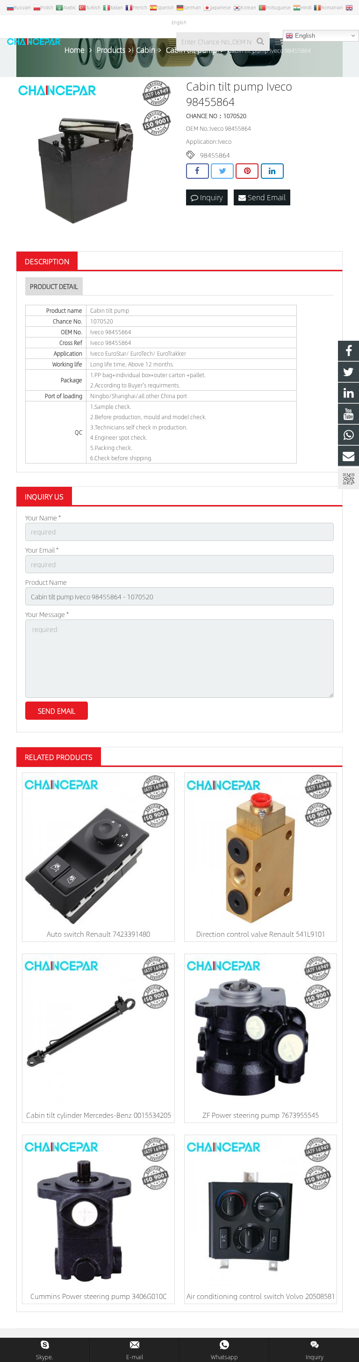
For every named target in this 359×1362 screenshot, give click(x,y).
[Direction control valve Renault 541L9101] (260, 848)
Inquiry (210, 197)
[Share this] (197, 171)
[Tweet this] (222, 171)
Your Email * (41, 550)
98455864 (215, 155)
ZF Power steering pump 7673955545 (260, 1114)
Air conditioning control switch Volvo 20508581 (261, 1296)
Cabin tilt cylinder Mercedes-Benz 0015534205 (98, 1114)
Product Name (46, 582)
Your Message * (47, 614)
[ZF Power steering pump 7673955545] (260, 1030)
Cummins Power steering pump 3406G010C (98, 1296)
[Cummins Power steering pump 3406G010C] (98, 1211)
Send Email (266, 197)
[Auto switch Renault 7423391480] (98, 848)
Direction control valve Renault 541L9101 (260, 933)
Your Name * (43, 518)
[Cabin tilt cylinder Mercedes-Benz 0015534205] (98, 1030)
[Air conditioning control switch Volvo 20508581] (260, 1211)
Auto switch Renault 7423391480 (98, 933)
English (304, 35)
